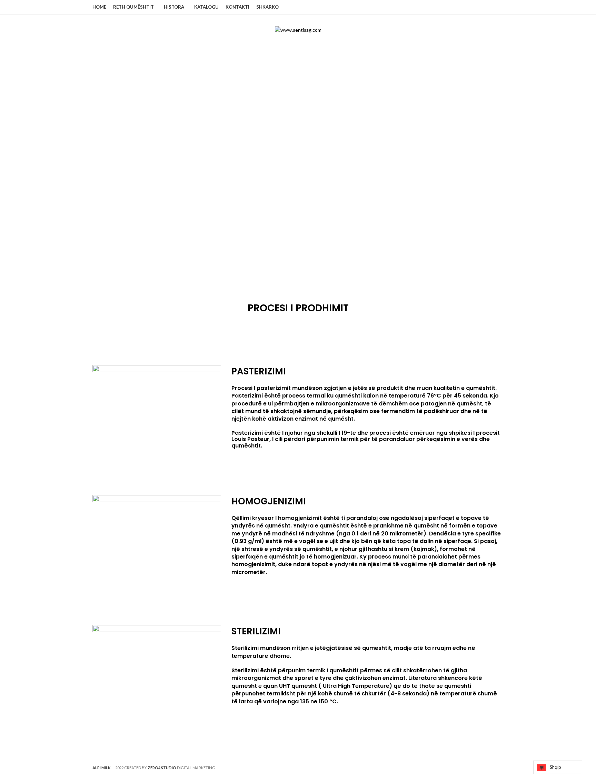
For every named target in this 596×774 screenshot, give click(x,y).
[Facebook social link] (484, 7)
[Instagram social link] (492, 7)
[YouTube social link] (500, 7)
